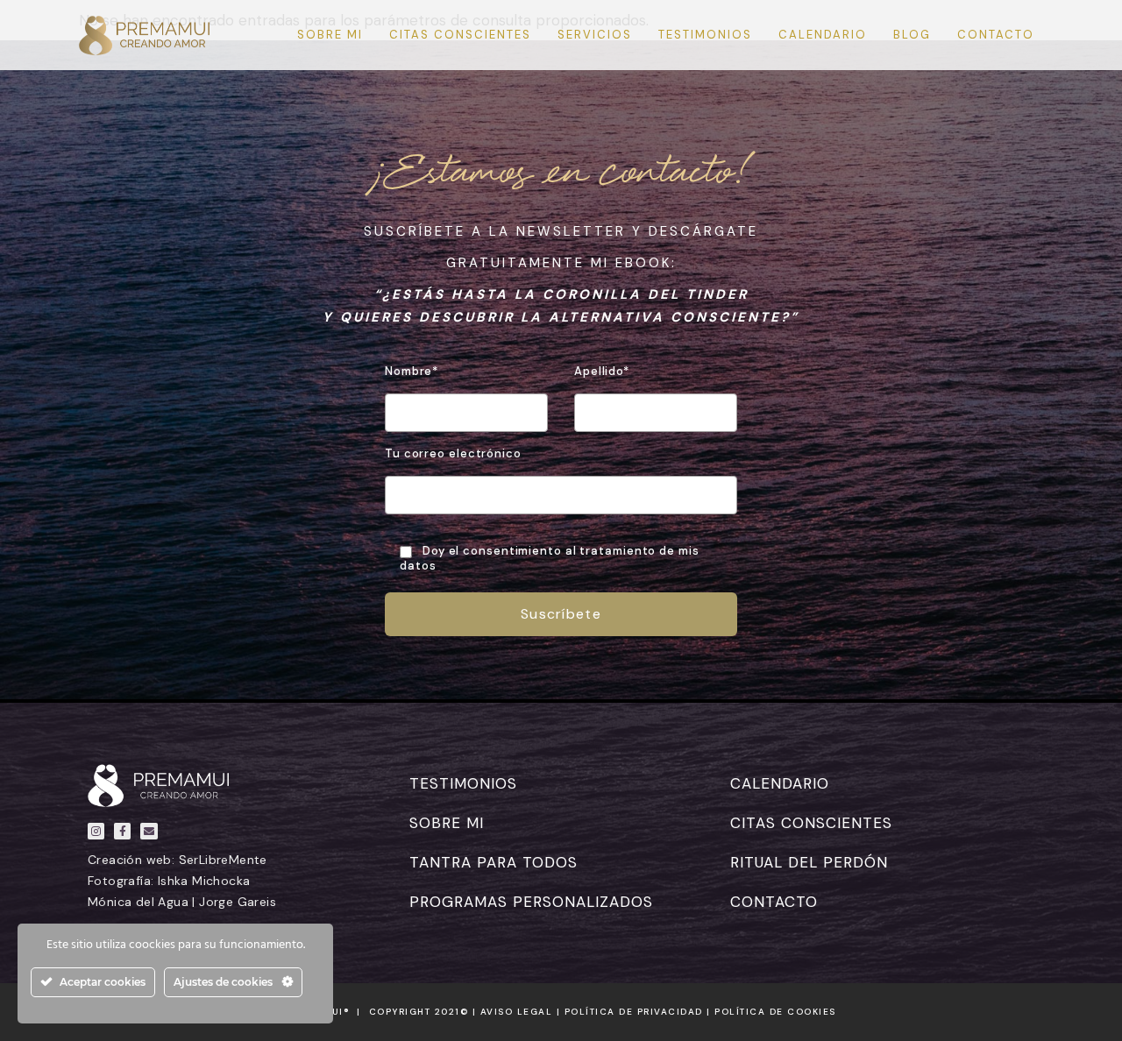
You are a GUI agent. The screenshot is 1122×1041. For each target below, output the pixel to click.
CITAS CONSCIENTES (811, 822)
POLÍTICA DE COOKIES (775, 1011)
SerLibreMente (223, 860)
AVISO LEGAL (516, 1011)
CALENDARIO (779, 783)
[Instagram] (96, 831)
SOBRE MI (446, 822)
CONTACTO (774, 901)
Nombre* (411, 372)
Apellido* (601, 372)
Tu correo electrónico (453, 454)
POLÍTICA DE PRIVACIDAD (634, 1011)
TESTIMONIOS (463, 783)
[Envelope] (148, 831)
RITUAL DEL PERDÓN (809, 862)
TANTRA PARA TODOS (493, 862)
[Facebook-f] (122, 831)
